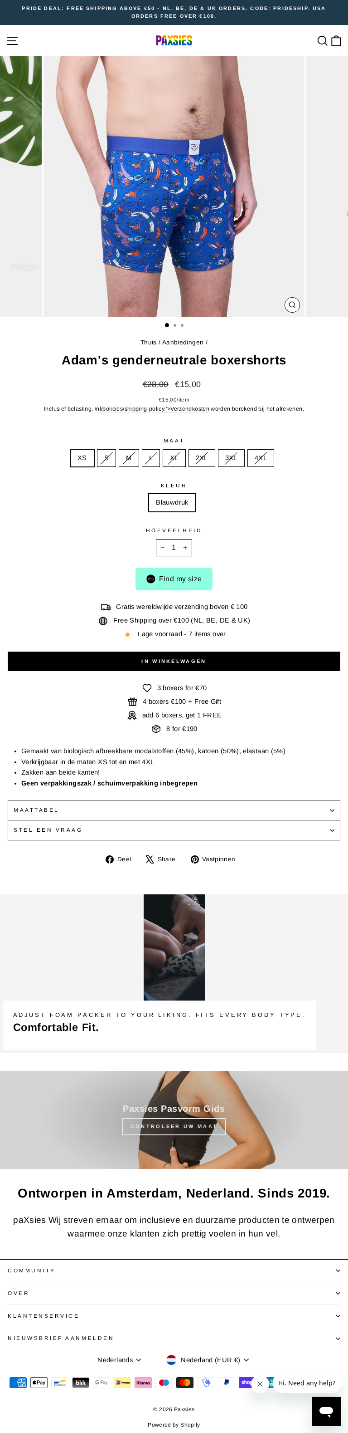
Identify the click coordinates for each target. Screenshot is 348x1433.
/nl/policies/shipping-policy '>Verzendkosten (152, 409)
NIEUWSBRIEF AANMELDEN (61, 1338)
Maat (174, 440)
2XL (202, 457)
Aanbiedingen (182, 342)
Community (32, 1270)
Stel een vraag (48, 830)
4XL (261, 457)
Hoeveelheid (174, 530)
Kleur (174, 485)
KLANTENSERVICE (43, 1316)
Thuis (148, 342)
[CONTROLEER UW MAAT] (174, 1120)
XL (174, 457)
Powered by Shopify (174, 1425)
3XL (231, 457)
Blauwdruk (172, 502)
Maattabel (36, 810)
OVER (18, 1293)
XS (82, 457)
